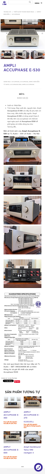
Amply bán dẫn (34, 81)
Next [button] (44, 55)
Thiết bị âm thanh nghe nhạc (24, 12)
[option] (7, 55)
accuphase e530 (15, 84)
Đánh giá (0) (22, 98)
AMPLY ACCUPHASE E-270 (31, 415)
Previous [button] (2, 55)
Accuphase (16, 14)
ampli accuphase (28, 84)
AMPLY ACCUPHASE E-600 (11, 450)
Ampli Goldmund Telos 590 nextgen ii (32, 450)
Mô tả (21, 94)
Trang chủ (7, 12)
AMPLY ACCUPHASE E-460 (11, 415)
